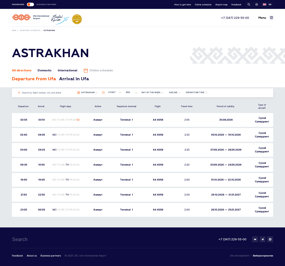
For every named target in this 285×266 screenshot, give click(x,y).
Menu (262, 17)
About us (32, 255)
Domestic (45, 70)
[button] (267, 4)
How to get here (182, 4)
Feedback (236, 4)
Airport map (221, 4)
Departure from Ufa (34, 79)
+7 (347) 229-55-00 (235, 18)
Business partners (51, 255)
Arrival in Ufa (74, 79)
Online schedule (203, 4)
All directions (21, 70)
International (67, 70)
